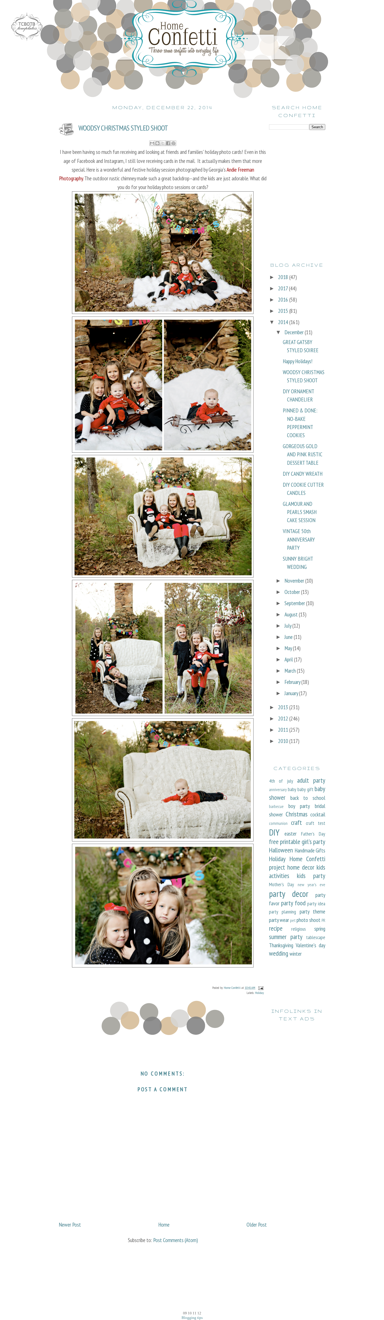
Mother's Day (281, 884)
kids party (311, 875)
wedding (278, 953)
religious (298, 929)
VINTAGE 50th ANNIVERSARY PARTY (299, 539)
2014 (283, 321)
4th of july (281, 781)
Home (164, 1224)
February (292, 681)
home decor (300, 867)
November (294, 580)
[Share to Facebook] (168, 143)
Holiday (259, 993)
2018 (283, 276)
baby (292, 789)
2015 (283, 310)
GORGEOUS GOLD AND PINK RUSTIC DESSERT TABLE (302, 454)
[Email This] (152, 143)
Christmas (297, 814)
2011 (283, 729)
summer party (285, 936)
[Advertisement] (297, 170)
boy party (299, 805)
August (291, 614)
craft (296, 822)
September (295, 603)
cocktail (317, 814)
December (294, 332)
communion (278, 823)
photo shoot (308, 919)
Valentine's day (310, 945)
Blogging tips (192, 1317)
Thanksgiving (281, 945)
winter (296, 953)
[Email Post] (260, 987)
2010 (283, 740)
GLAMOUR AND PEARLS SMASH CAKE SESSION (300, 512)
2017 (283, 288)
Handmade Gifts (310, 850)
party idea (316, 903)
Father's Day (313, 833)
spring (319, 928)
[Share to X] (163, 143)
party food (293, 903)
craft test (315, 823)
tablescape (315, 937)
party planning (282, 911)
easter (290, 833)
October (292, 591)
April (289, 659)
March (290, 670)
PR (323, 920)
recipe (276, 928)
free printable (284, 841)
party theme (312, 911)
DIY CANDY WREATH (302, 473)
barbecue (276, 806)
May (288, 648)
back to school (307, 797)
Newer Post (70, 1224)
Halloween (281, 850)
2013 (283, 707)
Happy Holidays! (298, 361)
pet (293, 920)
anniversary (278, 789)
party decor (288, 893)
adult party (311, 780)
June (289, 636)
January (291, 693)
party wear (279, 919)
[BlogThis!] (157, 143)
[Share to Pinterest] (173, 143)
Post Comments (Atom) (175, 1239)
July (288, 625)
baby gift (305, 789)
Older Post (257, 1224)
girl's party (313, 841)
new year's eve (311, 884)
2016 (283, 299)
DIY (274, 832)
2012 (283, 718)
